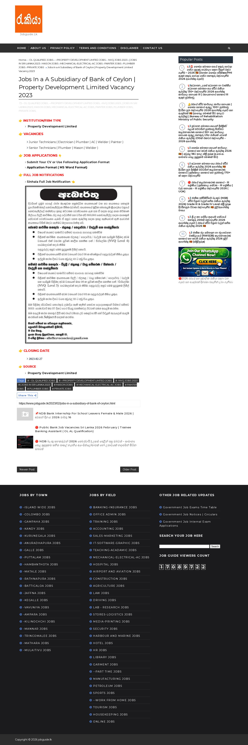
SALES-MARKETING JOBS (112, 535)
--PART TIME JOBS (107, 671)
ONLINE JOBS (104, 721)
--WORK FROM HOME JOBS (114, 700)
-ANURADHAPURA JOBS (42, 543)
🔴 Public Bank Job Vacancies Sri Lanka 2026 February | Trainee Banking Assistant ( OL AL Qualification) (83, 429)
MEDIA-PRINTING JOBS (111, 621)
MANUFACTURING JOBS (111, 678)
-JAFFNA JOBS (34, 593)
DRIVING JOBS (104, 600)
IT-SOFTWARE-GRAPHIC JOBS (116, 543)
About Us (38, 48)
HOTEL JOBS (103, 643)
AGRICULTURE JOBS (109, 585)
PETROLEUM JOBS (107, 686)
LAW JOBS (101, 593)
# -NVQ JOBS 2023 (126, 380)
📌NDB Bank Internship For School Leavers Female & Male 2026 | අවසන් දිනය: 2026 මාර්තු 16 (84, 415)
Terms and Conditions (97, 48)
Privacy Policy (62, 48)
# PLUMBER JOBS (37, 388)
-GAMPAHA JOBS (36, 521)
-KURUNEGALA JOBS (39, 535)
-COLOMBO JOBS (36, 514)
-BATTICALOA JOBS (38, 585)
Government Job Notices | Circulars (190, 514)
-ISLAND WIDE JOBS (39, 507)
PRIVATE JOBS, (27, 110)
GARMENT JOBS (105, 664)
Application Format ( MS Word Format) (57, 167)
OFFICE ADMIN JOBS (109, 514)
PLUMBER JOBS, (123, 106)
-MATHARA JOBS (36, 643)
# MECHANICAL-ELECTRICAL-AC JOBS (98, 384)
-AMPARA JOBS (35, 614)
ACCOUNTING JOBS (108, 528)
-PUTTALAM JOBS (36, 557)
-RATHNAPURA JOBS (39, 578)
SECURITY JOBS (105, 628)
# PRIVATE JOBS (61, 388)
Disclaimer (130, 48)
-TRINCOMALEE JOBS (40, 636)
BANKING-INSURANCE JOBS (115, 507)
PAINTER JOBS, (104, 106)
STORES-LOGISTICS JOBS (113, 614)
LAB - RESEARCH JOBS (111, 607)
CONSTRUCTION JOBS (110, 578)
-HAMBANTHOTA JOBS (40, 564)
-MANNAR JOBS (35, 628)
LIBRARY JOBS (104, 657)
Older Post (129, 469)
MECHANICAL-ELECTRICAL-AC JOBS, (73, 106)
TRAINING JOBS (105, 521)
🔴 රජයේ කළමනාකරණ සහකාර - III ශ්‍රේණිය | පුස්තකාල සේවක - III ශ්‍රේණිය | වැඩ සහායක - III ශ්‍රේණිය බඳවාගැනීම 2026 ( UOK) (205, 187)
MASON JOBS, (42, 106)
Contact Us (152, 48)
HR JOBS (100, 650)
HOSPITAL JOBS (105, 564)
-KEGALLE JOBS (35, 600)
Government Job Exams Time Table (190, 507)
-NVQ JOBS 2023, (111, 103)
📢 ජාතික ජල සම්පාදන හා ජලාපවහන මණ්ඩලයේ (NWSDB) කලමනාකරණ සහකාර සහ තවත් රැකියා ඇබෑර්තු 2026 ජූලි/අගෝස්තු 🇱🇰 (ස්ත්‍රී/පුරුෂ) (204, 237)
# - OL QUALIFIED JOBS (41, 380)
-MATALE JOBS (34, 571)
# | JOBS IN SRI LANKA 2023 (34, 384)
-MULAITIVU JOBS (37, 650)
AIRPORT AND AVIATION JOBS (117, 571)
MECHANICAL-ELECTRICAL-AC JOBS (121, 557)
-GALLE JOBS (33, 550)
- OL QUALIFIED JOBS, (35, 103)
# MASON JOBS (63, 384)
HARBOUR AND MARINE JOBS (116, 636)
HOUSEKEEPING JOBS (110, 714)
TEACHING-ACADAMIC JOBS (115, 550)
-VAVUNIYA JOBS (36, 607)
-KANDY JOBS (34, 528)
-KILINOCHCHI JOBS (39, 621)
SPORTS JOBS (104, 693)
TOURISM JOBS (105, 707)
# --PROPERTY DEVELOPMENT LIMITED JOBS (85, 380)
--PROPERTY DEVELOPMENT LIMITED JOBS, (74, 103)
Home (21, 48)
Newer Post (27, 469)
